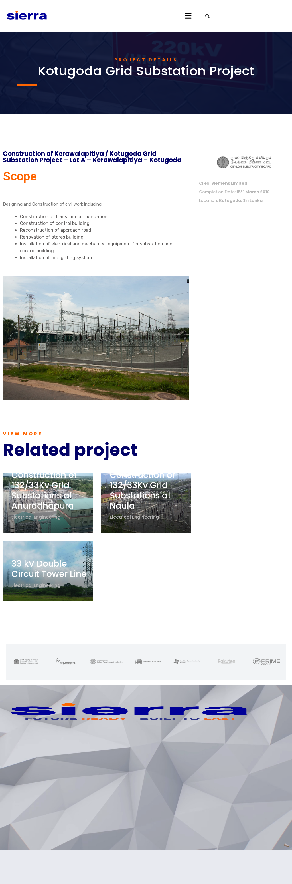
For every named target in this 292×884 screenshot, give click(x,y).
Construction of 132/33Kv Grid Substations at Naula (142, 490)
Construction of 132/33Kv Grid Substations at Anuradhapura (44, 490)
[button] (188, 16)
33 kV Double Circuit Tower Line (49, 568)
